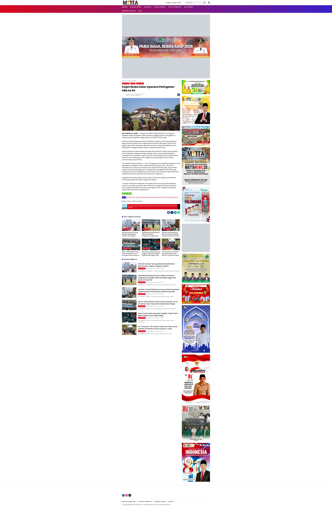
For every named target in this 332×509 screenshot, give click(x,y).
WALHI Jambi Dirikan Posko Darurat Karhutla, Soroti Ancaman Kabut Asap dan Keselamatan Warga (130, 253)
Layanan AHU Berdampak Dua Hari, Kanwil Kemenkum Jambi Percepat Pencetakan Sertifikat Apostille (171, 234)
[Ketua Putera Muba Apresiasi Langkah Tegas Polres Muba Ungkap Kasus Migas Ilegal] (151, 244)
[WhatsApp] (178, 212)
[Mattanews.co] (130, 2)
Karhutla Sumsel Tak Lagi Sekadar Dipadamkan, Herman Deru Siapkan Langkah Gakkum (130, 234)
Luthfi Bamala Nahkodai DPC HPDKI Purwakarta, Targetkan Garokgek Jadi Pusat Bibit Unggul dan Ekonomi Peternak (151, 234)
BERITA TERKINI (125, 83)
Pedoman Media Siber (129, 501)
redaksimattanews (131, 94)
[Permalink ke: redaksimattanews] (124, 94)
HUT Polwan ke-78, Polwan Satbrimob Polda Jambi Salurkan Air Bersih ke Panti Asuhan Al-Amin (170, 253)
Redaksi (170, 501)
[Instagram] (126, 495)
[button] (204, 2)
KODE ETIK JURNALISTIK (145, 501)
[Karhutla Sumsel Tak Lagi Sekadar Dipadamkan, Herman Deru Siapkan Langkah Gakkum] (131, 225)
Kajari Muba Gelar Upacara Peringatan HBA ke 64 (153, 197)
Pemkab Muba (140, 83)
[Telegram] (175, 212)
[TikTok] (129, 495)
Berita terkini (132, 197)
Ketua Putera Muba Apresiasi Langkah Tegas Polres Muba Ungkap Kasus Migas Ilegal (151, 253)
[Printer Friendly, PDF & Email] (127, 194)
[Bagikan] (178, 94)
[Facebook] (168, 212)
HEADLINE (133, 83)
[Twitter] (171, 212)
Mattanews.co (174, 197)
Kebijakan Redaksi (160, 501)
